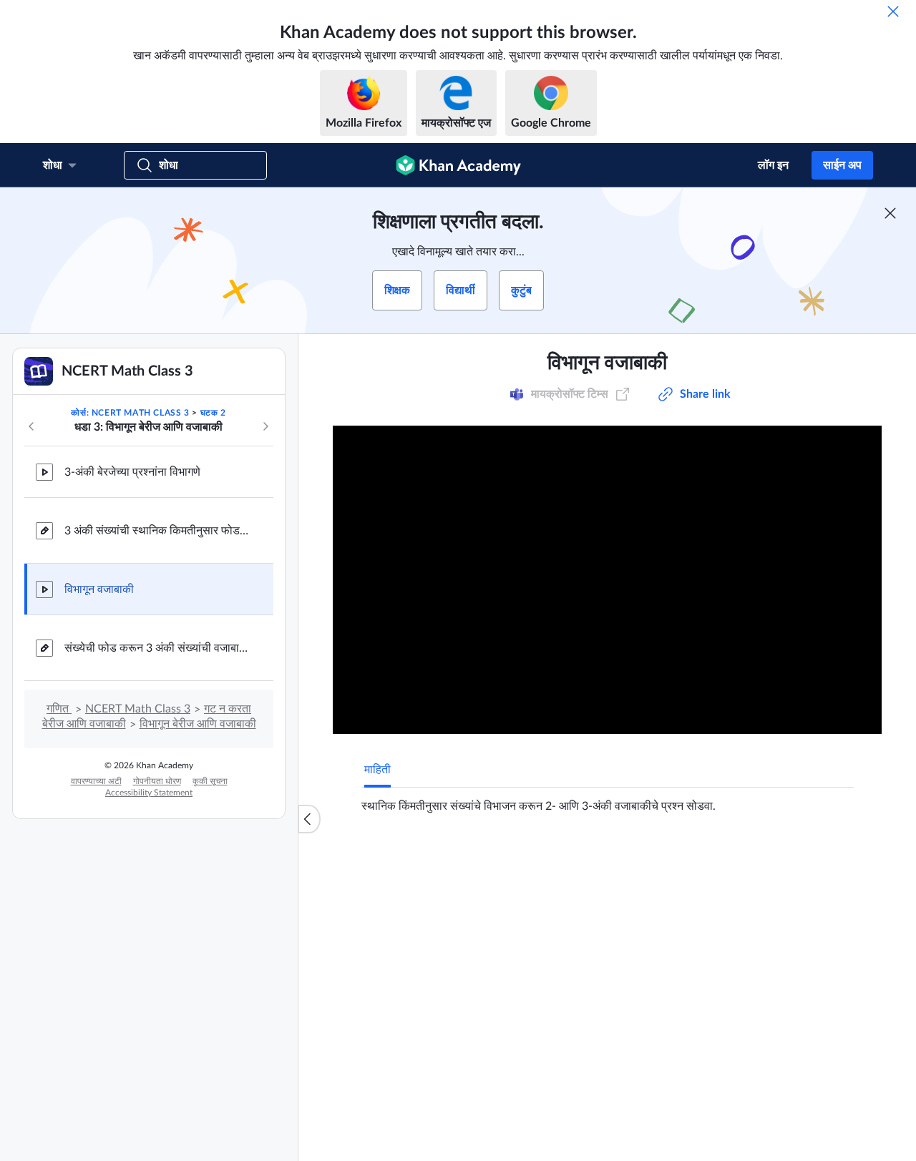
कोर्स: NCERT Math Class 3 (130, 412)
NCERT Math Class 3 (137, 709)
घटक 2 (213, 412)
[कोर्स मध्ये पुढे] (265, 426)
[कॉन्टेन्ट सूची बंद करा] (309, 819)
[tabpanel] (607, 800)
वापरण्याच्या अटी (96, 781)
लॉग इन (773, 165)
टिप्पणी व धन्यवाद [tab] (453, 860)
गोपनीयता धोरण (157, 781)
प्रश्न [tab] (390, 860)
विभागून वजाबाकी (99, 589)
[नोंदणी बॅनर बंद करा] (890, 213)
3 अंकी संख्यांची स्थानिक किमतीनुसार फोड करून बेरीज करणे (157, 531)
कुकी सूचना (210, 781)
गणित (59, 709)
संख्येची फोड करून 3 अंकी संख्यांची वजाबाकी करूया (157, 648)
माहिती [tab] (377, 769)
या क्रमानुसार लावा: (667, 1030)
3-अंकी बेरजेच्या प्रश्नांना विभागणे (132, 472)
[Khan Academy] (458, 165)
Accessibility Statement (149, 792)
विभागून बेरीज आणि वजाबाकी (198, 724)
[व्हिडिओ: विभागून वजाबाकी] (607, 580)
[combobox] (776, 1030)
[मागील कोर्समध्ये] (31, 426)
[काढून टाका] (893, 11)
